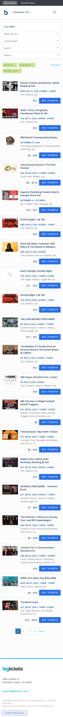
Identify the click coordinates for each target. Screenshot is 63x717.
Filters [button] (10, 26)
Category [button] (11, 41)
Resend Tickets (28, 3)
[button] (22, 12)
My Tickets (10, 2)
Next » (42, 631)
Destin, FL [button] (11, 34)
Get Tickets (50, 100)
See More (55, 64)
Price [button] (8, 55)
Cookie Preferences (14, 712)
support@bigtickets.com (15, 691)
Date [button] (7, 48)
